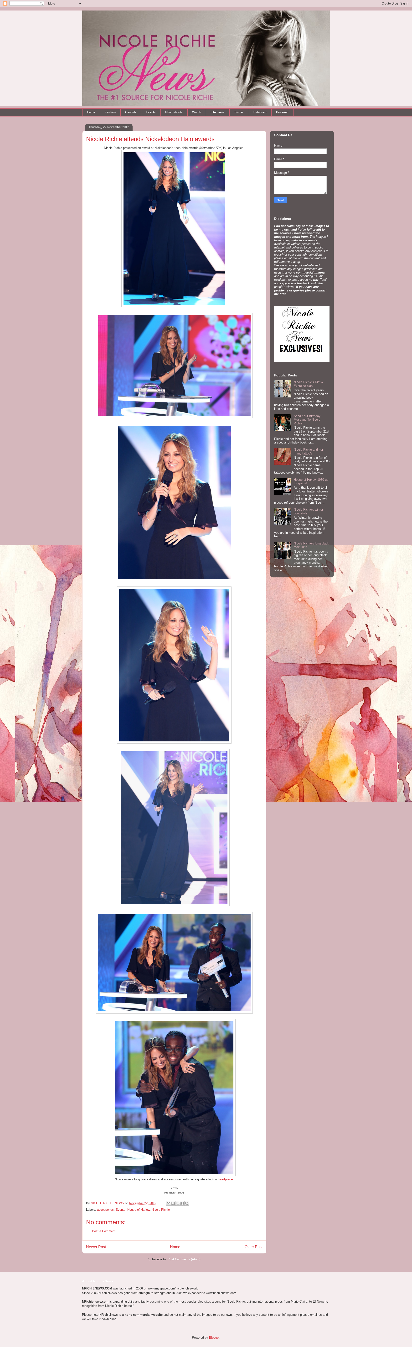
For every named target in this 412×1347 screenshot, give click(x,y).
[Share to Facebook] (182, 1203)
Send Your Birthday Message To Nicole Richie (307, 419)
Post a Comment (103, 1231)
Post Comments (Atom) (184, 1259)
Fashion (110, 112)
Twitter (238, 112)
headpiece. (226, 1179)
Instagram (260, 112)
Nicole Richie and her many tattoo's (308, 451)
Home (91, 112)
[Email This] (168, 1203)
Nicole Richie (161, 1209)
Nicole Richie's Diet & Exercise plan (309, 384)
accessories (105, 1209)
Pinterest (282, 112)
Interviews (218, 112)
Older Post (254, 1247)
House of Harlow (138, 1209)
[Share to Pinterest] (186, 1203)
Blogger (214, 1337)
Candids (130, 112)
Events (151, 112)
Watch (196, 112)
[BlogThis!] (173, 1203)
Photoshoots (174, 112)
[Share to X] (177, 1203)
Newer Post (96, 1247)
